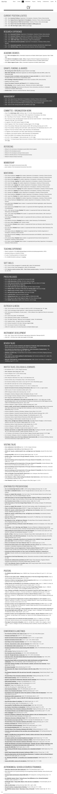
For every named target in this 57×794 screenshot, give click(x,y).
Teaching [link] (39, 1)
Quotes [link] (52, 1)
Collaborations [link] (46, 1)
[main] (28, 8)
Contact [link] (18, 1)
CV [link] (22, 1)
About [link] (14, 1)
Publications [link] (27, 1)
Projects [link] (33, 1)
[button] (55, 1)
